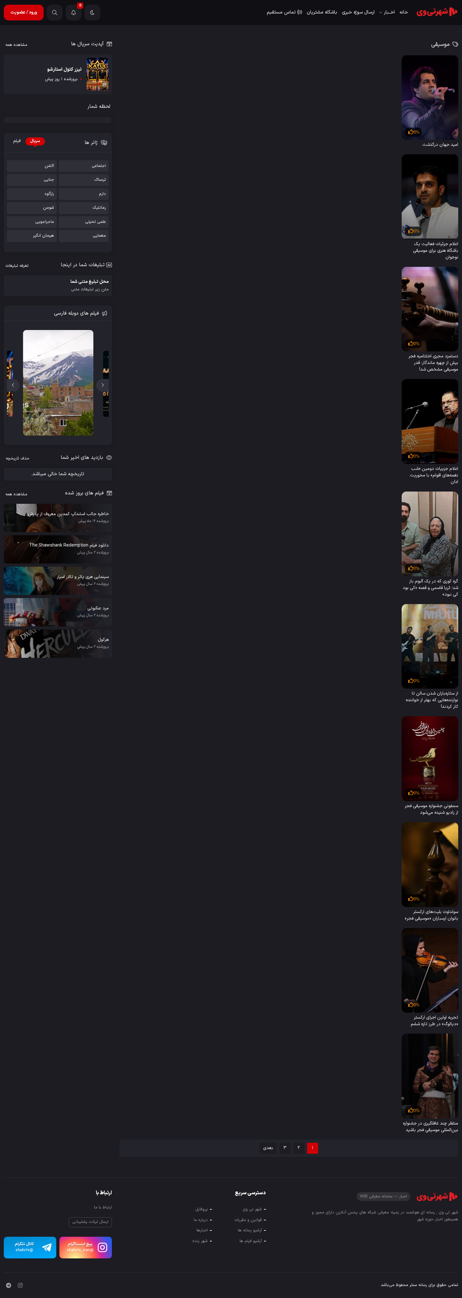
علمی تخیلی (95, 222)
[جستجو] (55, 12)
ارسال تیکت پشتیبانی (90, 1222)
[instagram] (20, 1286)
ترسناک (100, 180)
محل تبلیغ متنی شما (89, 285)
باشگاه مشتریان (322, 12)
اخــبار (389, 12)
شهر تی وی (252, 1209)
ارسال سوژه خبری (358, 12)
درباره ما (201, 1220)
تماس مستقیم (281, 12)
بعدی (268, 1148)
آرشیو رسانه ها (250, 1230)
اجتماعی (99, 166)
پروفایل (201, 1209)
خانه (403, 12)
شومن (48, 208)
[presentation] (102, 385)
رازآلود (49, 194)
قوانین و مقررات (248, 1220)
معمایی (99, 236)
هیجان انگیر (43, 236)
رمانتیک (99, 208)
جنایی (49, 180)
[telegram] (8, 1286)
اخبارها (202, 1230)
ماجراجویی (44, 222)
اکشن (49, 166)
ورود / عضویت (23, 12)
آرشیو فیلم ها (250, 1241)
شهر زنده (200, 1241)
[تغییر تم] (92, 12)
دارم (102, 194)
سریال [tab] (35, 141)
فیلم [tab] (17, 141)
